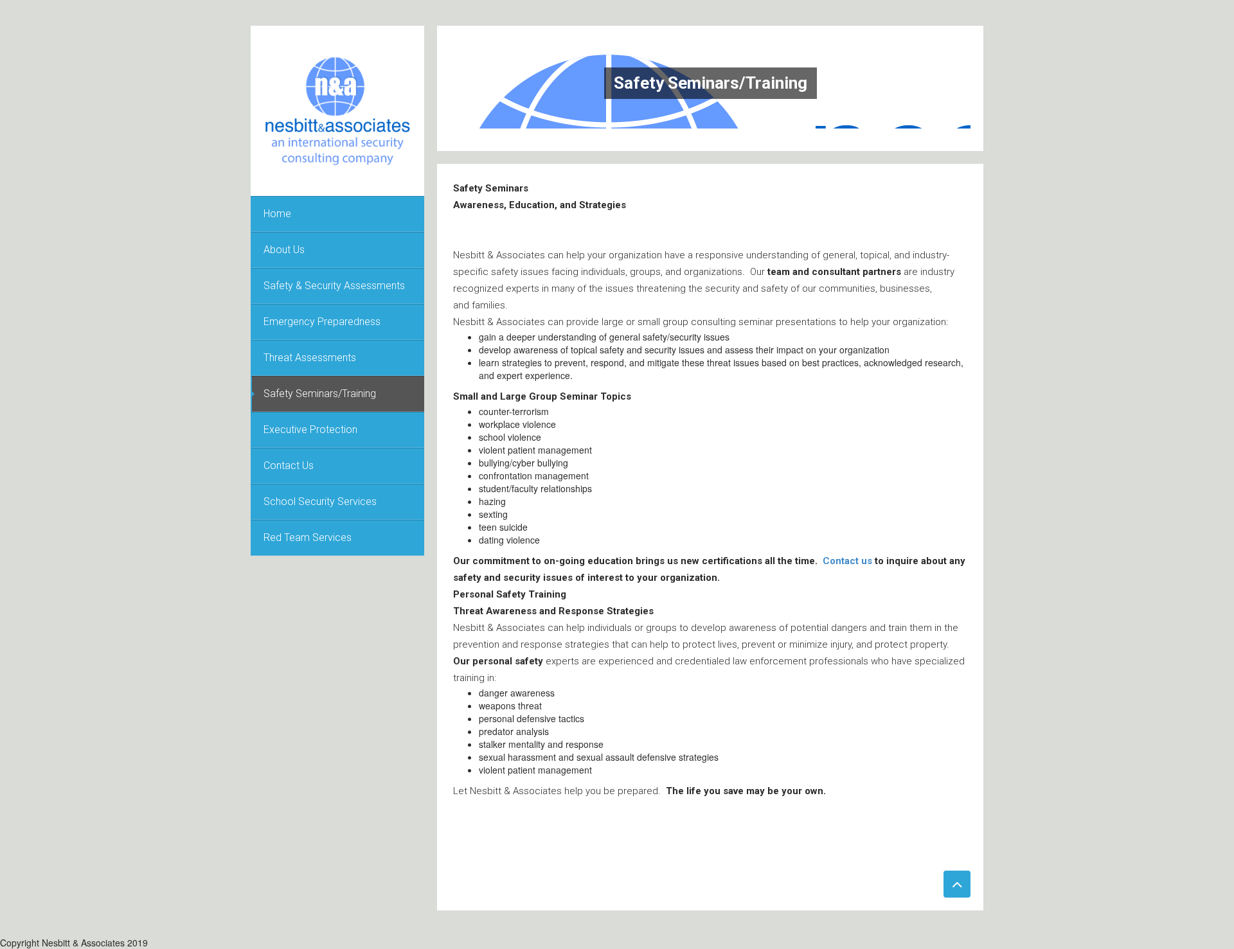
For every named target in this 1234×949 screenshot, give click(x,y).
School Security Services (320, 501)
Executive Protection (310, 429)
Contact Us (289, 465)
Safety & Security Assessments (334, 285)
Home (277, 214)
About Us (284, 250)
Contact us (847, 561)
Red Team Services (308, 537)
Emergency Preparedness (322, 321)
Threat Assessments (310, 357)
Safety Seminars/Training (320, 393)
